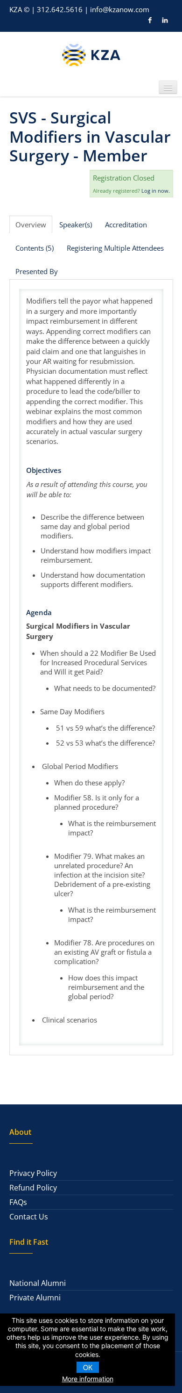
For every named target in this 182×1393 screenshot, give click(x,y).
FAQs (18, 1202)
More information (87, 1379)
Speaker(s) (75, 224)
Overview (30, 224)
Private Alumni (35, 1297)
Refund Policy (33, 1188)
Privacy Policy (33, 1173)
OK (87, 1367)
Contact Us (28, 1217)
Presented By (36, 271)
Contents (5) (34, 248)
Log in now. (155, 190)
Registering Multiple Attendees (115, 248)
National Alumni (37, 1283)
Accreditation (126, 224)
